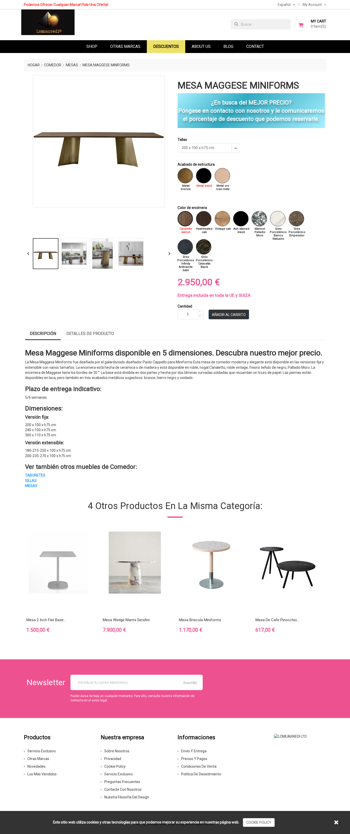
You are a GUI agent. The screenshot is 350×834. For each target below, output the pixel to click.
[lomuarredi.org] (290, 736)
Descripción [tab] (43, 333)
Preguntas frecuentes (122, 782)
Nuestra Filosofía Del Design (126, 797)
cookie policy (258, 822)
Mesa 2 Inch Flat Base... (46, 620)
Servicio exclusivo (41, 751)
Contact (255, 46)
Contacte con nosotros (123, 789)
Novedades (36, 766)
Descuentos (166, 46)
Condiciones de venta (199, 766)
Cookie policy (115, 766)
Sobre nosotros (116, 751)
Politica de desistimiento (201, 774)
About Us (201, 46)
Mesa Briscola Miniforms (200, 620)
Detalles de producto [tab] (90, 333)
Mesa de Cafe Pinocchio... (277, 620)
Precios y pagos (194, 759)
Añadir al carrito (229, 315)
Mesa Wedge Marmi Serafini (126, 620)
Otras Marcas (125, 46)
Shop (91, 46)
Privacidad (112, 759)
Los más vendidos (42, 774)
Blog (228, 46)
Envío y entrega (194, 751)
